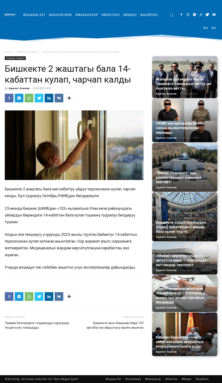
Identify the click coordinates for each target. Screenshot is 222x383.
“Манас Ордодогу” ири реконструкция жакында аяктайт (178, 177)
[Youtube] (214, 15)
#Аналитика (133, 379)
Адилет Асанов (19, 88)
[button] (172, 15)
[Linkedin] (49, 98)
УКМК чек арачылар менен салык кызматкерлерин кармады (180, 128)
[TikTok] (201, 15)
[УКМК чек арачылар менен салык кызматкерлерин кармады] (184, 120)
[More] (69, 98)
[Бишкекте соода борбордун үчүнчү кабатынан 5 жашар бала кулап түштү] (184, 216)
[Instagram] (188, 15)
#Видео (187, 379)
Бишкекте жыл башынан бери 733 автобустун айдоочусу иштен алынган (115, 325)
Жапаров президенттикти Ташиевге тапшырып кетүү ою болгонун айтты (183, 83)
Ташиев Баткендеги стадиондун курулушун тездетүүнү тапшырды (37, 325)
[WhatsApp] (29, 98)
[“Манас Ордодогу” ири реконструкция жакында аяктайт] (184, 167)
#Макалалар (153, 379)
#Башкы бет (113, 379)
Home (8, 52)
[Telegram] (194, 15)
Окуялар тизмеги (27, 52)
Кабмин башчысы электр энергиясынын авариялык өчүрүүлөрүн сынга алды (180, 341)
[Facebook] (181, 15)
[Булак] (10, 14)
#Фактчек (171, 379)
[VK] (59, 98)
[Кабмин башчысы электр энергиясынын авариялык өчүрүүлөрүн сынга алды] (184, 334)
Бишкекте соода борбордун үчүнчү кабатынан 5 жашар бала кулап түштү (181, 227)
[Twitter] (207, 15)
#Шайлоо (202, 379)
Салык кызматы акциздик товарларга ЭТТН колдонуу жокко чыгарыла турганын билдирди (180, 295)
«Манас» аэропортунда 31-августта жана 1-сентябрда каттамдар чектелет (181, 260)
